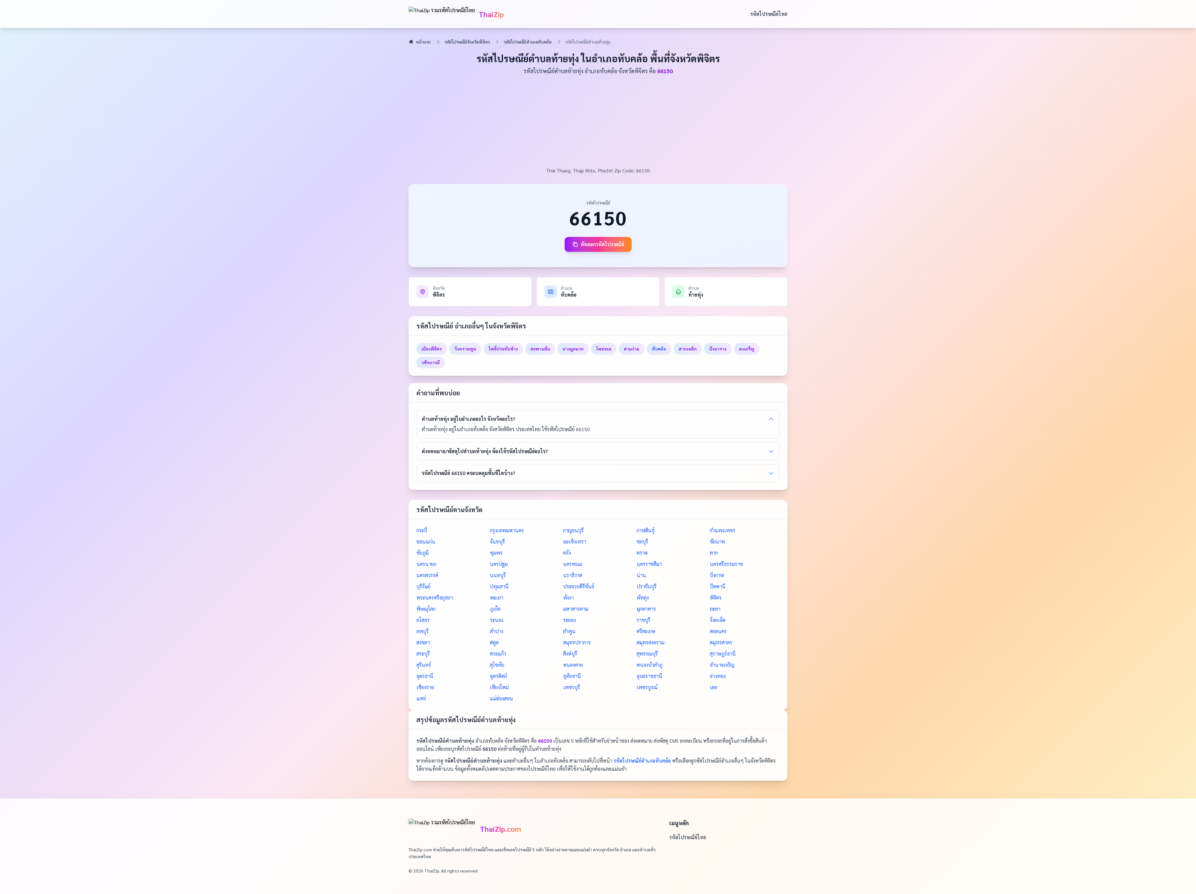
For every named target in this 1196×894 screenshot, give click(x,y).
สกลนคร (718, 631)
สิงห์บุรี (570, 653)
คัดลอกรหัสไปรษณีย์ (602, 244)
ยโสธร (423, 620)
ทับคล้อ (659, 348)
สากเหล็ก (688, 348)
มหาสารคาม (575, 608)
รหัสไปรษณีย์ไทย (768, 14)
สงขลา (423, 642)
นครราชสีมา (649, 564)
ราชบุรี (643, 620)
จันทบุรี (497, 541)
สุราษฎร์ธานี (723, 653)
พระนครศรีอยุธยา (434, 597)
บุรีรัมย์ (423, 586)
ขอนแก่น (425, 541)
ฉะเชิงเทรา (574, 541)
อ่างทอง (718, 676)
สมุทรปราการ (577, 642)
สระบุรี (423, 653)
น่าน (641, 575)
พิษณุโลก (425, 608)
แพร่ (421, 698)
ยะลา (715, 608)
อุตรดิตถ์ (498, 676)
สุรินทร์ (423, 664)
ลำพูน (569, 631)
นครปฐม (499, 564)
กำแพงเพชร (722, 530)
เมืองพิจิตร (431, 348)
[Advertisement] (598, 120)
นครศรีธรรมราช (726, 564)
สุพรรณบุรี (647, 653)
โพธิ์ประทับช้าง (503, 348)
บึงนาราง (718, 348)
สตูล (494, 642)
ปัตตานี (717, 586)
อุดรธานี (424, 676)
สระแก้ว (498, 653)
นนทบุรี (498, 575)
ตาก (714, 552)
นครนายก (426, 564)
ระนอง (496, 620)
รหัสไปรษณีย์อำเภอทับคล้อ (528, 42)
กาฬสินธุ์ (645, 530)
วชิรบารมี (430, 362)
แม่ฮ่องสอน (501, 698)
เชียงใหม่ (499, 687)
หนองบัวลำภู (649, 664)
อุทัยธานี (572, 676)
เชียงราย (425, 687)
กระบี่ (421, 530)
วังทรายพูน (465, 348)
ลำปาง (496, 631)
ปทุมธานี (499, 586)
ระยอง (569, 620)
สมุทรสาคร (721, 642)
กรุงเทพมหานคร (507, 530)
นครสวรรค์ (427, 575)
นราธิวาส (572, 575)
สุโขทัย (497, 664)
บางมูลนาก (573, 348)
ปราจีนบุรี (647, 586)
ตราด (642, 552)
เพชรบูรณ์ (647, 687)
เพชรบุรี (571, 687)
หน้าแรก (423, 42)
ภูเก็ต (495, 608)
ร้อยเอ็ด (717, 620)
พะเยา (496, 597)
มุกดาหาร (646, 608)
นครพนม (572, 564)
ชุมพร (496, 552)
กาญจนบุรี (573, 530)
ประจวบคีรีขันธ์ (578, 586)
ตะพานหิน (540, 348)
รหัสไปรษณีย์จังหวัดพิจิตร (467, 42)
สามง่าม (631, 348)
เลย (713, 687)
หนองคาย (573, 664)
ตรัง (567, 552)
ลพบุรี (422, 631)
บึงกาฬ (717, 575)
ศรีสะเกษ (646, 631)
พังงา (568, 597)
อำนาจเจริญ (722, 664)
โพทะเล (603, 348)
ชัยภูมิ (422, 552)
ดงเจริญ (746, 348)
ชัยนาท (717, 541)
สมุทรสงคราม (650, 642)
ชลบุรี (642, 541)
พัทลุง (643, 597)
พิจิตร (716, 597)
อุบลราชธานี (649, 676)
